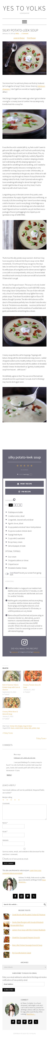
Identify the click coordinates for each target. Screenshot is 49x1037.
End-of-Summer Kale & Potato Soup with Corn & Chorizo (11, 687)
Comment (6, 803)
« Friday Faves (7, 733)
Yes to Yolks (24, 8)
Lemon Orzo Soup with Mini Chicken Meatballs (28, 930)
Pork (16, 726)
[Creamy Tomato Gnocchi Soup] (32, 676)
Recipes (20, 726)
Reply (9, 775)
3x (20, 505)
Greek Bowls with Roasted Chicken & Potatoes (28, 914)
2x (15, 505)
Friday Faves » (41, 738)
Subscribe (9, 990)
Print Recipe (31, 38)
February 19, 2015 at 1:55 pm (24, 758)
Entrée (12, 726)
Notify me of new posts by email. (16, 859)
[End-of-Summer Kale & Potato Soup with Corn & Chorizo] (11, 676)
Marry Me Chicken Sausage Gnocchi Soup (27, 945)
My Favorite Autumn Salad (21, 953)
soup (38, 728)
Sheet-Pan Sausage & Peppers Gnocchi (26, 937)
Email (5, 831)
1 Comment (24, 33)
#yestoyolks (36, 652)
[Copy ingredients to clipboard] (14, 499)
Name (5, 823)
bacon (13, 728)
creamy (26, 728)
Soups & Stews (27, 726)
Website (5, 840)
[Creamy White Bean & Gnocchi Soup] (11, 702)
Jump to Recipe (18, 38)
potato (34, 728)
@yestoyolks (14, 652)
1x (11, 505)
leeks (30, 728)
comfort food (19, 728)
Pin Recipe (26, 491)
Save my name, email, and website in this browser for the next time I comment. (23, 852)
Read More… (31, 1014)
